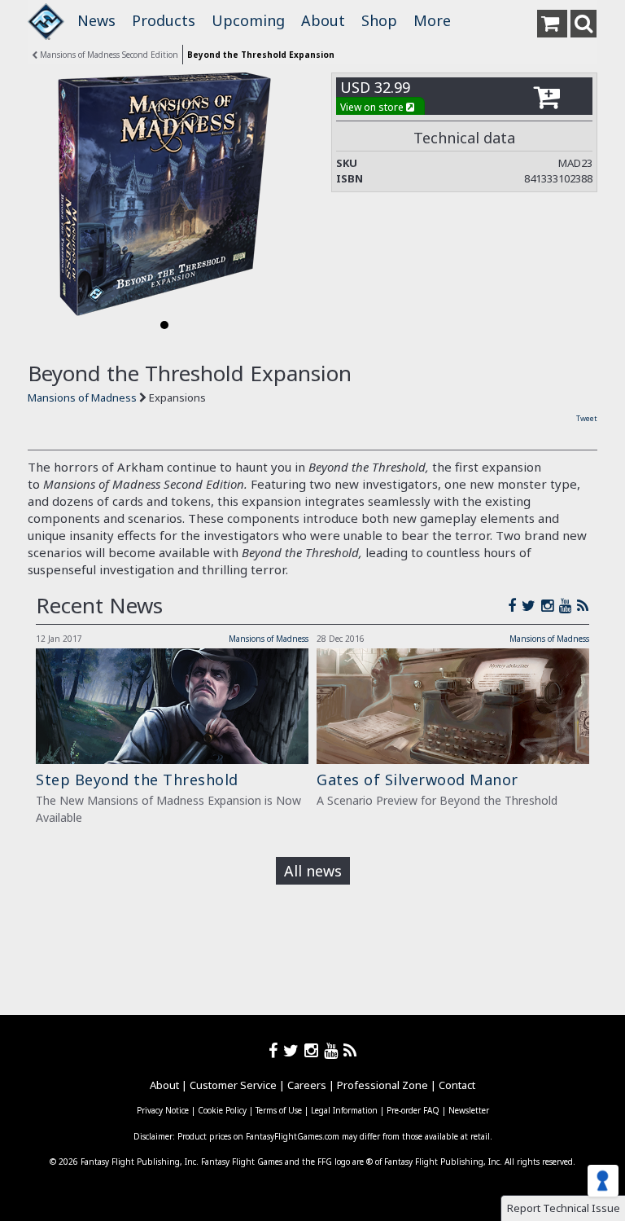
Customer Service (233, 1085)
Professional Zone (382, 1085)
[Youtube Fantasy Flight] (333, 1050)
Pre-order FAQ (413, 1110)
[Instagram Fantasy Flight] (550, 605)
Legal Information (344, 1110)
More (432, 20)
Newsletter (468, 1110)
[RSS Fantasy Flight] (583, 605)
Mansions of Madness (83, 397)
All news (313, 871)
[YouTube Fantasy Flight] (568, 605)
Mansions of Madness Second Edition (107, 54)
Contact (457, 1085)
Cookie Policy (222, 1110)
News (96, 20)
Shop (379, 20)
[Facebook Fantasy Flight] (515, 605)
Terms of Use (279, 1110)
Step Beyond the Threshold (137, 779)
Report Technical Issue (563, 1208)
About (323, 20)
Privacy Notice (163, 1110)
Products (163, 20)
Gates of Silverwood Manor (417, 779)
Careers (306, 1085)
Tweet (586, 418)
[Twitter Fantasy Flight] (531, 605)
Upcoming (248, 20)
